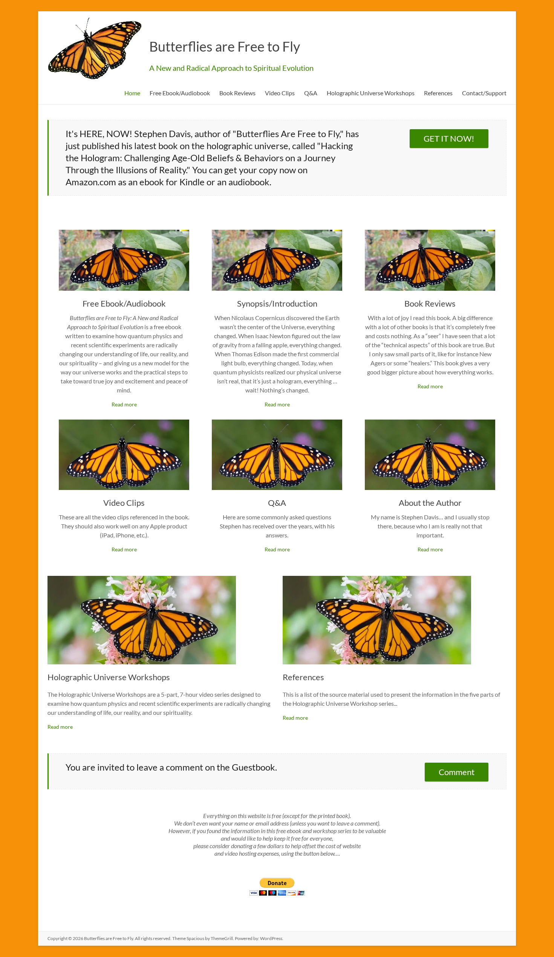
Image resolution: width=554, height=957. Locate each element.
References (438, 92)
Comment (456, 772)
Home (132, 92)
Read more (124, 404)
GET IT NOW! (449, 138)
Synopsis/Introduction (277, 303)
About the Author (430, 503)
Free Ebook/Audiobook (180, 92)
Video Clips (280, 92)
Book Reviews (237, 92)
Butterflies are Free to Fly (224, 46)
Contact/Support (484, 92)
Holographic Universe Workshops (371, 92)
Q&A (310, 92)
